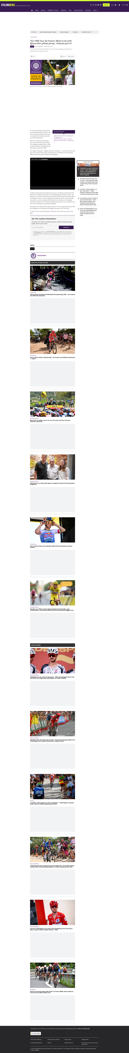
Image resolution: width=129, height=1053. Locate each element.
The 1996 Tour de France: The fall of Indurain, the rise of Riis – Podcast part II (64, 140)
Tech (70, 10)
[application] (52, 173)
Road (32, 249)
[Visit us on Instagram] (96, 5)
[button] (125, 5)
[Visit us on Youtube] (98, 5)
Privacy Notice (38, 232)
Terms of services (51, 231)
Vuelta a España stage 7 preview (48, 32)
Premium (63, 10)
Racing (43, 10)
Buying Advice (78, 10)
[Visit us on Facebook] (91, 5)
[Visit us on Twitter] (93, 5)
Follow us (64, 56)
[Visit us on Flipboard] (100, 5)
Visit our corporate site (84, 1028)
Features (88, 10)
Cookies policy (85, 1039)
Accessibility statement (36, 1042)
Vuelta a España (64, 32)
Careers (49, 1042)
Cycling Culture (33, 37)
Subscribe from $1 (86, 32)
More (95, 10)
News (36, 10)
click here (53, 211)
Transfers (75, 32)
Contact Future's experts (53, 1039)
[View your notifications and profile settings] (119, 4)
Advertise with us (68, 1042)
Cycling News (39, 46)
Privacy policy (67, 1039)
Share (34, 56)
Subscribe (106, 5)
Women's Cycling (53, 10)
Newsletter (72, 56)
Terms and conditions (35, 1039)
